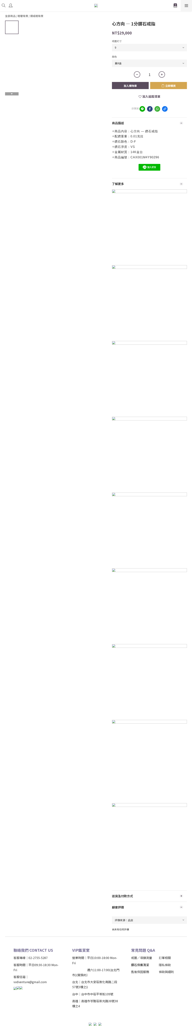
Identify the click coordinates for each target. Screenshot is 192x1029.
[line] (142, 109)
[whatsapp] (157, 109)
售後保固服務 (140, 971)
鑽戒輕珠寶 (36, 16)
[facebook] (150, 109)
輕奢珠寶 (23, 16)
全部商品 (10, 16)
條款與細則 (166, 971)
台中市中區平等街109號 (97, 994)
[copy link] (165, 109)
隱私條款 (165, 965)
